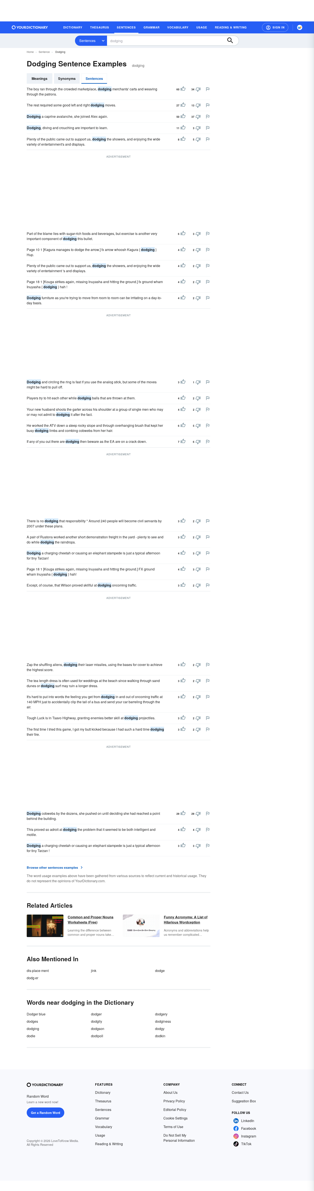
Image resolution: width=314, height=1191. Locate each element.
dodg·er (32, 977)
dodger (96, 1014)
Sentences (87, 40)
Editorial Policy (174, 1109)
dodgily (96, 1021)
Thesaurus (103, 1100)
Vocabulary (103, 1126)
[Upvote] (183, 89)
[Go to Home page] (30, 27)
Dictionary (102, 1092)
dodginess (163, 1021)
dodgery (161, 1014)
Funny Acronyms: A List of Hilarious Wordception (185, 920)
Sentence (44, 52)
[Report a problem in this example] (207, 89)
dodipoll (97, 1035)
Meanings (39, 78)
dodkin (160, 1035)
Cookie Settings (175, 1118)
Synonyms (67, 78)
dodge (160, 970)
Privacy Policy (174, 1100)
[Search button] (232, 40)
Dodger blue (36, 1014)
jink (93, 970)
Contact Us (240, 1092)
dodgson (97, 1028)
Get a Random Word (45, 1112)
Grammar (102, 1118)
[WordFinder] (299, 27)
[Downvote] (198, 89)
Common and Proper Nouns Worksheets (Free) (90, 920)
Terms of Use (173, 1126)
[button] (275, 27)
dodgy (159, 1028)
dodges (32, 1021)
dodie (31, 1035)
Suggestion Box (244, 1100)
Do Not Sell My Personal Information (179, 1138)
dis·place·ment (38, 970)
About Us (170, 1092)
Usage (100, 1135)
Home (30, 52)
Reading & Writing (109, 1143)
